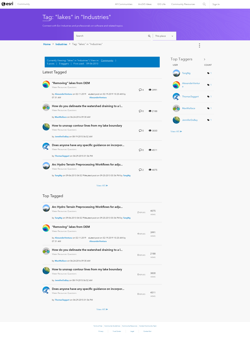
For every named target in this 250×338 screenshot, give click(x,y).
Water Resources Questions (64, 87)
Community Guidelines (112, 326)
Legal (132, 331)
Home (46, 44)
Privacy (101, 331)
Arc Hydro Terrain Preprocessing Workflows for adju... (87, 164)
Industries (61, 44)
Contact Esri (147, 331)
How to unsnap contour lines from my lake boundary (87, 125)
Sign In (216, 4)
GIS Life (161, 4)
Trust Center (117, 331)
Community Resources (183, 4)
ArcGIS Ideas (145, 4)
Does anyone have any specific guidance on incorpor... (88, 145)
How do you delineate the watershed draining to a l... (87, 106)
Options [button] (200, 45)
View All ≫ (102, 185)
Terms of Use (97, 326)
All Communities (123, 4)
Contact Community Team (148, 326)
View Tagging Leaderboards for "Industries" (189, 59)
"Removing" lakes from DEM (71, 83)
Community (24, 4)
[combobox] (113, 36)
